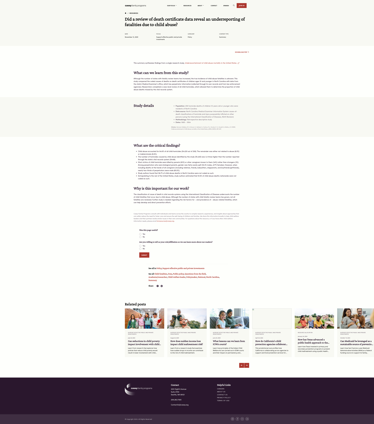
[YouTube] (242, 419)
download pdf (241, 52)
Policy (159, 268)
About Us (221, 392)
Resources (134, 13)
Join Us (241, 5)
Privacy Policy (224, 398)
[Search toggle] (234, 5)
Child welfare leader (176, 277)
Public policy (178, 274)
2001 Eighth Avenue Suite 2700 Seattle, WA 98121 (178, 392)
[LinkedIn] (247, 419)
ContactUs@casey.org (179, 405)
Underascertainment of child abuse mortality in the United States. (212, 63)
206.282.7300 (176, 399)
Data (170, 274)
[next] (246, 365)
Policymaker (191, 277)
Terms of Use (223, 400)
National (201, 277)
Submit (144, 255)
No (144, 237)
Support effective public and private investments (183, 268)
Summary (153, 280)
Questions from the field (195, 274)
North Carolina (212, 277)
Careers (220, 389)
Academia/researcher (158, 277)
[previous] (241, 365)
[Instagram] (233, 419)
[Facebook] (237, 419)
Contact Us (222, 395)
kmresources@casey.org (165, 221)
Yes (144, 234)
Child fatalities (160, 274)
